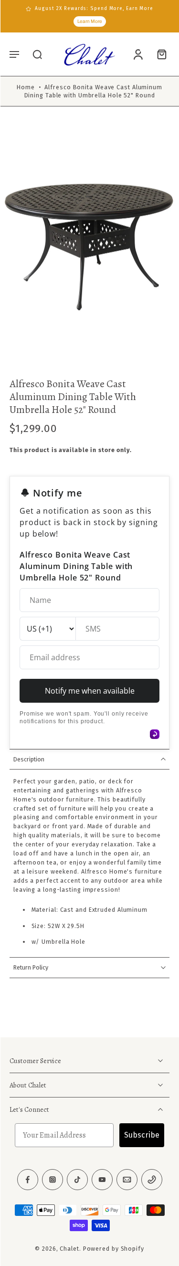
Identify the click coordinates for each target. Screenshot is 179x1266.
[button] (14, 54)
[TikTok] (77, 1179)
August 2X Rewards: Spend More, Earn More (94, 8)
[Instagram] (52, 1179)
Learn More (89, 21)
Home (26, 87)
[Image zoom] (89, 245)
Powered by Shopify (113, 1248)
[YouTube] (102, 1179)
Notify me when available (90, 691)
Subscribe (141, 1134)
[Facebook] (27, 1179)
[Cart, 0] (158, 54)
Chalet (69, 1248)
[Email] (126, 1179)
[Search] (37, 53)
